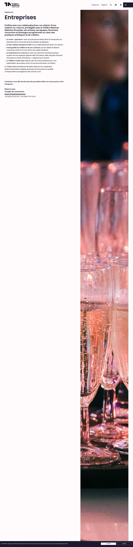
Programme (95, 5)
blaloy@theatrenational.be (15, 94)
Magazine (104, 5)
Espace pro (9, 12)
